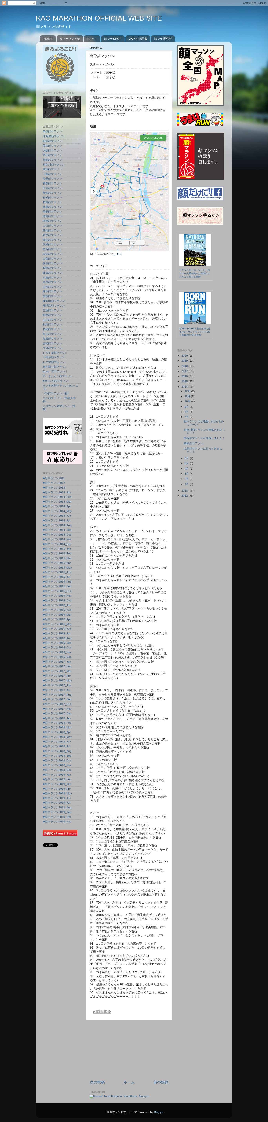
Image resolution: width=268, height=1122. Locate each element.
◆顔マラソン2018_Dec (57, 769)
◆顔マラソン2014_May (57, 511)
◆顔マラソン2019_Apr (57, 788)
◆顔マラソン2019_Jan (57, 774)
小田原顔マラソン (54, 357)
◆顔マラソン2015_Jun (57, 572)
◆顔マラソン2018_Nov (57, 765)
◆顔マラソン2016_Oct (57, 647)
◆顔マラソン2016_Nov (57, 652)
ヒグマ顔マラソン (54, 362)
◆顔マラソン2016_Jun (57, 605)
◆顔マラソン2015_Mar (57, 558)
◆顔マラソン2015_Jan (57, 548)
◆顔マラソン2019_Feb (57, 779)
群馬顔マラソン (52, 202)
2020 (185, 355)
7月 (187, 416)
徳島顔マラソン (52, 216)
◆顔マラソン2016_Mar (57, 614)
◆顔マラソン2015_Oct (57, 591)
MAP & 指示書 (137, 38)
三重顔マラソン (52, 310)
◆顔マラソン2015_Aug (57, 581)
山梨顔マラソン (52, 258)
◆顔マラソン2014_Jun (57, 515)
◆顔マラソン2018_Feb (57, 722)
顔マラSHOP (112, 38)
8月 (187, 411)
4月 (187, 468)
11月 (188, 396)
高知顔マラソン (52, 254)
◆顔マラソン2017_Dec (57, 713)
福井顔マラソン (52, 315)
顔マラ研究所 (163, 38)
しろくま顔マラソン (55, 352)
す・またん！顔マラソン (58, 376)
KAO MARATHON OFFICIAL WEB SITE (99, 18)
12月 (188, 391)
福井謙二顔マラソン (55, 366)
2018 (185, 366)
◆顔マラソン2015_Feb (57, 553)
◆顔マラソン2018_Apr (57, 732)
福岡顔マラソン (52, 159)
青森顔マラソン (52, 183)
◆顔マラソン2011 (54, 478)
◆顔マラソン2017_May (57, 680)
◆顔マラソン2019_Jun (57, 798)
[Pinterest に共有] (109, 1012)
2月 (187, 478)
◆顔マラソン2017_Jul (56, 689)
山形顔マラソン (52, 286)
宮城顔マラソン (52, 197)
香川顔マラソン (52, 155)
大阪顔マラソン (52, 150)
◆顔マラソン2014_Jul (56, 520)
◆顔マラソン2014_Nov (57, 539)
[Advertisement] (129, 1049)
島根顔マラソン (52, 169)
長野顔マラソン (52, 268)
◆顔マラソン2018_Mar (57, 727)
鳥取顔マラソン (52, 211)
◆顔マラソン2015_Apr (57, 562)
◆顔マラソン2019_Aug (57, 807)
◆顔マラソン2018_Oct (57, 760)
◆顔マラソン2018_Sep (57, 755)
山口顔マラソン (52, 225)
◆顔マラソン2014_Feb (57, 496)
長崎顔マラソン (52, 329)
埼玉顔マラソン (52, 178)
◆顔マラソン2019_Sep (57, 812)
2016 (185, 376)
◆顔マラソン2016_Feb (57, 609)
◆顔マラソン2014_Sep (57, 529)
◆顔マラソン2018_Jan (57, 718)
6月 (187, 458)
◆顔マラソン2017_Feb (57, 666)
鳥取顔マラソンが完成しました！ (204, 438)
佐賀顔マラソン (52, 249)
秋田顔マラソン (52, 324)
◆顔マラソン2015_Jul (56, 576)
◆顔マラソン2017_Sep (57, 699)
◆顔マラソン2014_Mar (57, 501)
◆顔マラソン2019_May (57, 793)
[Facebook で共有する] (106, 1012)
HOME (48, 38)
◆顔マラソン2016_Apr (57, 619)
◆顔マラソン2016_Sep (57, 642)
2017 (185, 371)
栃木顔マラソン (52, 192)
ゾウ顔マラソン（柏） (56, 393)
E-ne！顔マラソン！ (55, 371)
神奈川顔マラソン (54, 164)
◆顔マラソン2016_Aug (57, 638)
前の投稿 (160, 1082)
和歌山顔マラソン (54, 301)
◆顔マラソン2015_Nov (57, 595)
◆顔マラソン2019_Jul (56, 802)
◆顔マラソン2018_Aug (57, 751)
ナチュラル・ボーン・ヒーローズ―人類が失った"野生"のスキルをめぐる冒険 (194, 273)
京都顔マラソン (52, 277)
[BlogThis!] (98, 1012)
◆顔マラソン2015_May (57, 567)
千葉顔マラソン (52, 174)
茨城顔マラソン (52, 244)
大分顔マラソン (52, 348)
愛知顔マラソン (52, 145)
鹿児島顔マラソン (54, 305)
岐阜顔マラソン (52, 272)
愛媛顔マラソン (52, 296)
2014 (185, 386)
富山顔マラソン (52, 334)
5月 (187, 463)
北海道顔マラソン (54, 136)
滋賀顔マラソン (52, 338)
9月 (187, 406)
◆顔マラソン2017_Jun (57, 685)
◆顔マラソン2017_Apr (57, 675)
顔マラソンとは (69, 38)
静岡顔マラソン (52, 230)
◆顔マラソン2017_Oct (57, 704)
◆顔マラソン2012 (54, 483)
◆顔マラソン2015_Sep (57, 586)
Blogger (158, 1112)
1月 (187, 484)
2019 (185, 360)
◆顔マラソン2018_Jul (56, 746)
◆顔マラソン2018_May (57, 736)
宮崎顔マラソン (52, 343)
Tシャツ (92, 38)
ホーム (129, 1082)
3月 (187, 473)
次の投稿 (97, 1082)
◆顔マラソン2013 (54, 487)
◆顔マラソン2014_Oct (57, 534)
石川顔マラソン (52, 319)
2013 (185, 490)
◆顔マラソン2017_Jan (57, 661)
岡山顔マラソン (52, 239)
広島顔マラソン (52, 188)
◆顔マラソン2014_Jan (57, 492)
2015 (185, 381)
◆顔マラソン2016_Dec (57, 656)
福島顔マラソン (52, 141)
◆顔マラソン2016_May (57, 624)
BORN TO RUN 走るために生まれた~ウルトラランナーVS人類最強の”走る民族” (195, 332)
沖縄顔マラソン (52, 221)
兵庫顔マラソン (52, 206)
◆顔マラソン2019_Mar (57, 784)
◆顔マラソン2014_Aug (57, 525)
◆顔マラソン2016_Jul (56, 633)
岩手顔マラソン (52, 235)
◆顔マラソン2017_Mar (57, 671)
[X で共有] (102, 1012)
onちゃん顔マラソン (55, 381)
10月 (188, 401)
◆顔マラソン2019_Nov (57, 821)
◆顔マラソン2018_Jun (57, 741)
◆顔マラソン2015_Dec (57, 600)
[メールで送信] (95, 1012)
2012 (185, 495)
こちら (118, 253)
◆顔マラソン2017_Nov (57, 708)
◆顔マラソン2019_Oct (57, 816)
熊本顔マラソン (52, 291)
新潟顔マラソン (52, 263)
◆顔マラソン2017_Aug (57, 694)
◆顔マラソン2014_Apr (57, 506)
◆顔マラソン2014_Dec (57, 544)
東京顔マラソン (52, 131)
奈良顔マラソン (52, 282)
